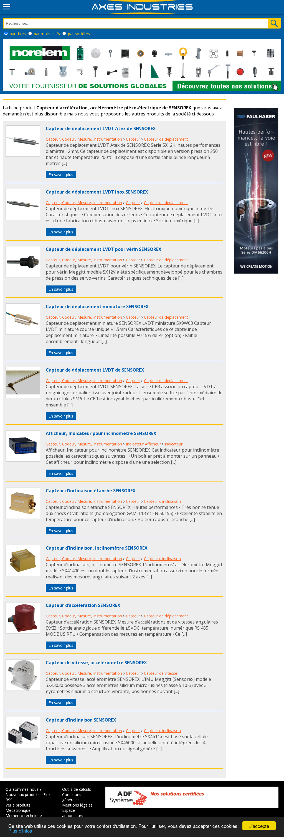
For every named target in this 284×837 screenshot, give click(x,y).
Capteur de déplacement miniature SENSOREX (97, 306)
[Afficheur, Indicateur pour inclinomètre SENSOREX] (23, 460)
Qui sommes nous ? (23, 789)
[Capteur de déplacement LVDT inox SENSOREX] (23, 218)
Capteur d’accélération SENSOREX (83, 605)
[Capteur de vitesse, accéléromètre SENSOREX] (23, 689)
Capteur (133, 139)
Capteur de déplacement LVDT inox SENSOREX (97, 192)
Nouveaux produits (23, 794)
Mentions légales (77, 805)
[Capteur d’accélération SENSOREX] (23, 632)
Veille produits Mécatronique (18, 807)
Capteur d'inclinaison (162, 501)
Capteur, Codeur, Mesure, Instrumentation (84, 139)
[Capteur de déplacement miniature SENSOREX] (23, 333)
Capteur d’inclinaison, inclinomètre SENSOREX (97, 548)
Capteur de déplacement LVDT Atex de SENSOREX (101, 128)
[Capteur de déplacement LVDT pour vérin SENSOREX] (23, 276)
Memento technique (24, 815)
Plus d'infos (20, 830)
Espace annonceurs (72, 813)
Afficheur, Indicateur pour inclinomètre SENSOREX (101, 433)
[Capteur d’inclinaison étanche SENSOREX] (23, 517)
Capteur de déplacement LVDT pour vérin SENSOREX (103, 249)
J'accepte (259, 825)
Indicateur (173, 444)
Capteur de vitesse (160, 673)
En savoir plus (61, 174)
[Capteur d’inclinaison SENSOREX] (23, 746)
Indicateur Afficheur (143, 444)
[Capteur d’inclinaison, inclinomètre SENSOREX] (23, 574)
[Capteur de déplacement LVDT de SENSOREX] (23, 396)
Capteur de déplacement (166, 139)
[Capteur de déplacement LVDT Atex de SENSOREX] (23, 155)
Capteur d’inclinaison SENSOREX (81, 720)
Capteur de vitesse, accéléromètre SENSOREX (96, 663)
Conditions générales (71, 797)
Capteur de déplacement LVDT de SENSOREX (95, 370)
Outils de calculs (76, 789)
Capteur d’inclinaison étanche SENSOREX (91, 491)
